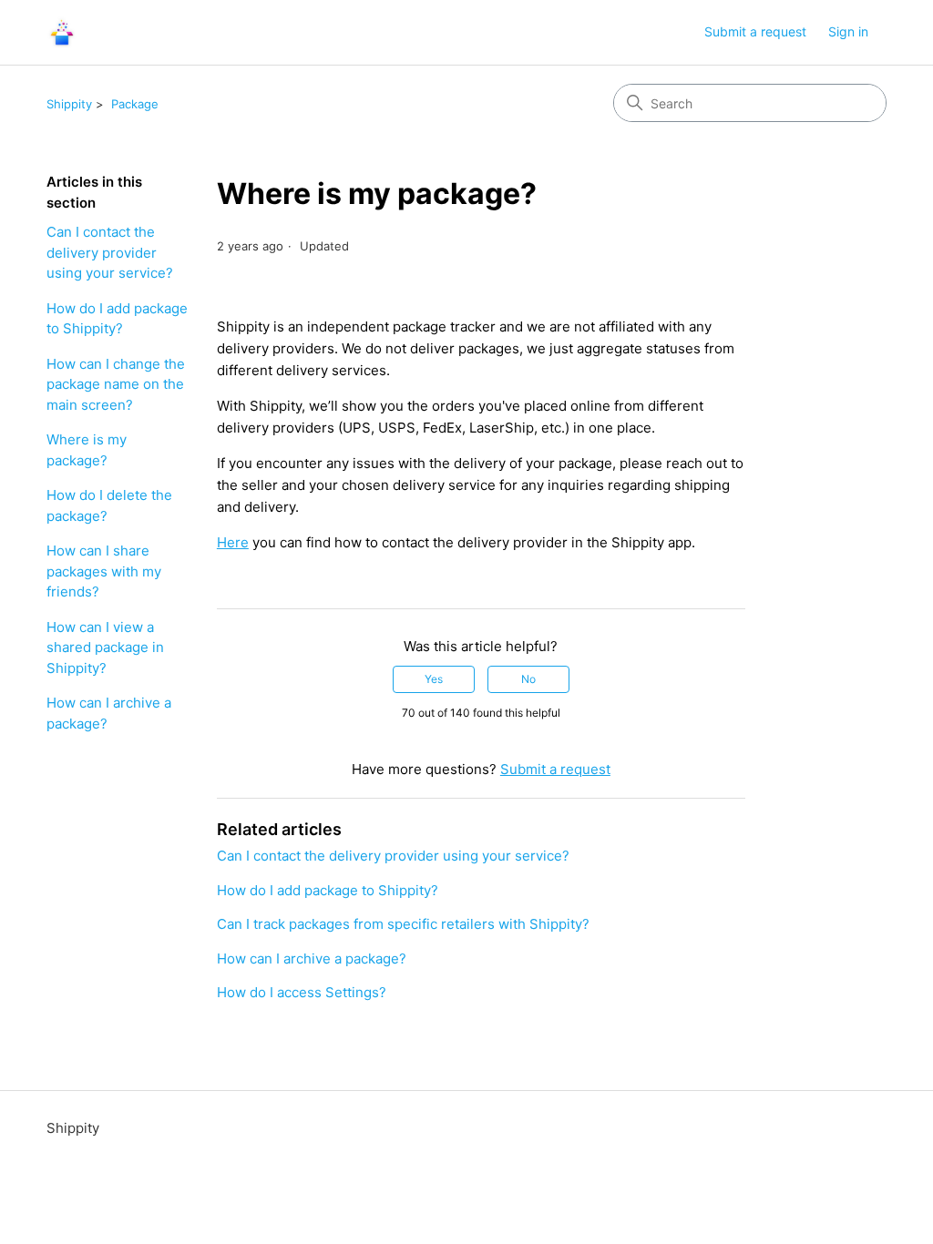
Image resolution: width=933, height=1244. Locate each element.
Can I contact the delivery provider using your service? (109, 252)
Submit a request (755, 31)
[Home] (61, 32)
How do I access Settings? (301, 992)
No (528, 679)
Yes (434, 679)
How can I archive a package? (108, 713)
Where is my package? (86, 450)
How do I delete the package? (109, 505)
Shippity (69, 104)
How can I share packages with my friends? (103, 571)
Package (135, 104)
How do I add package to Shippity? (117, 319)
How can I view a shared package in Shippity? (105, 647)
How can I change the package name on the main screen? (115, 384)
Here (233, 542)
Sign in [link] (848, 31)
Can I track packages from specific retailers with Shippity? (403, 924)
